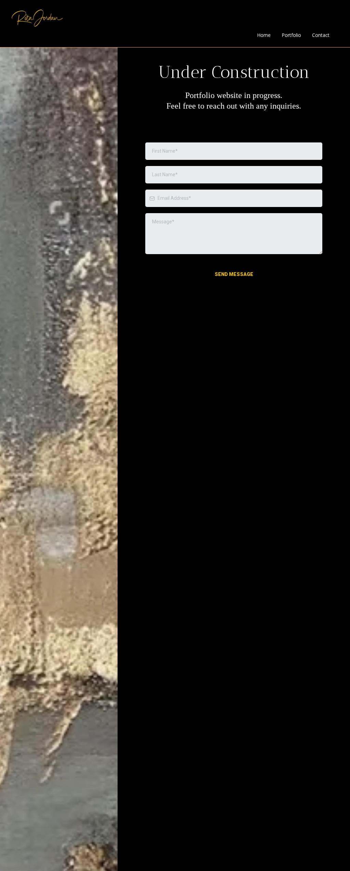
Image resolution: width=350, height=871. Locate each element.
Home (264, 35)
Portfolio (291, 35)
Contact (320, 35)
